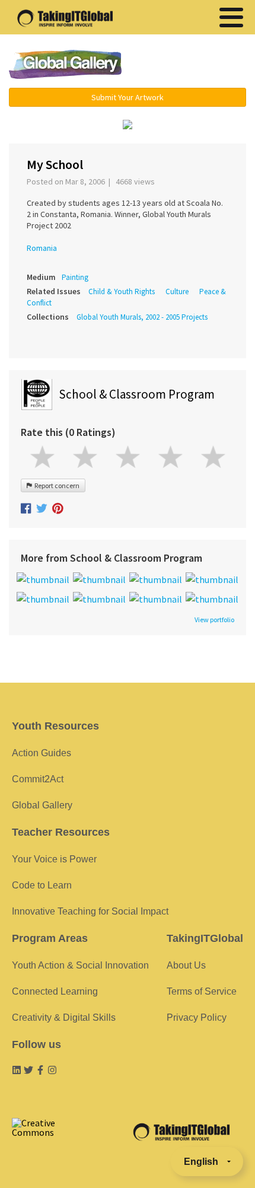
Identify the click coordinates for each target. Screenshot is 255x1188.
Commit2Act (37, 779)
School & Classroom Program (137, 394)
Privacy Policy (197, 1017)
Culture (177, 291)
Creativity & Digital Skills (64, 1017)
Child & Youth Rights (121, 291)
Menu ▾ (193, 65)
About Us (186, 965)
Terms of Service (202, 991)
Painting (75, 277)
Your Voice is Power (54, 859)
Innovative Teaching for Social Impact (90, 911)
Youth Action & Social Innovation (80, 965)
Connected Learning (55, 991)
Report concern (55, 485)
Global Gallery (65, 64)
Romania (42, 248)
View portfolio (214, 619)
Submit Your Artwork (127, 97)
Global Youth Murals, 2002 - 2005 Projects (142, 317)
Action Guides (41, 753)
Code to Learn (42, 885)
